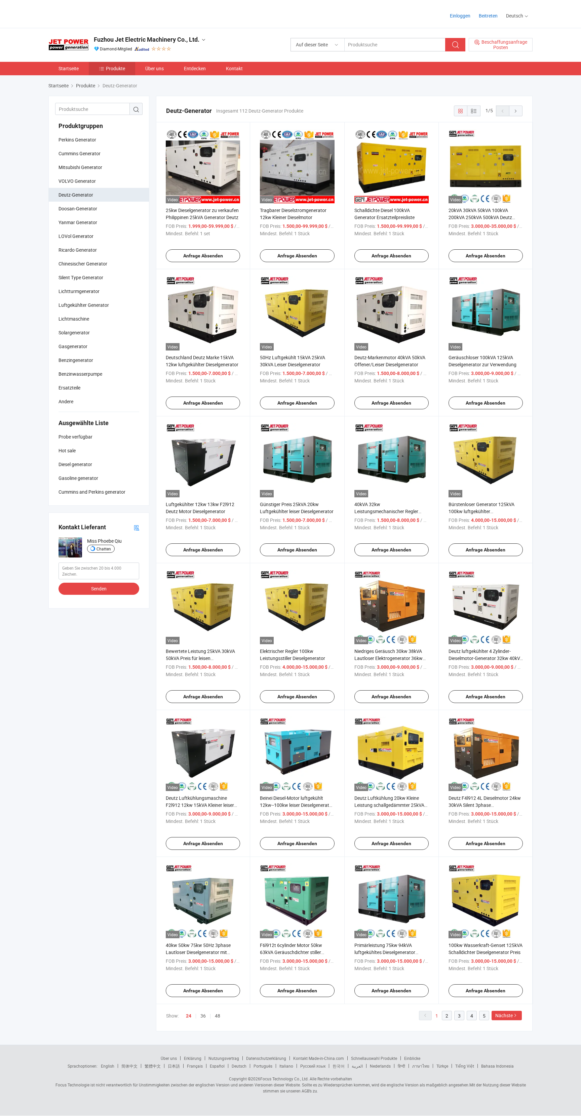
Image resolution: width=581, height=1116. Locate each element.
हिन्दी (401, 1066)
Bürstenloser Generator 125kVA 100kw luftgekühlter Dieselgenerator (481, 511)
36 (203, 1015)
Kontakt (234, 68)
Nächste (504, 1015)
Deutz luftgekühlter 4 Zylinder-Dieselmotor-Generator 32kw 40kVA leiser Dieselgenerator (486, 658)
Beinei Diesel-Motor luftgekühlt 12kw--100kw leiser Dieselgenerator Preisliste (297, 805)
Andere (66, 401)
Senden (99, 588)
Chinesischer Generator (83, 263)
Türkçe (442, 1066)
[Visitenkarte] (136, 527)
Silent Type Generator (81, 277)
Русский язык (312, 1066)
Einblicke (412, 1058)
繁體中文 (153, 1066)
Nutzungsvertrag (223, 1058)
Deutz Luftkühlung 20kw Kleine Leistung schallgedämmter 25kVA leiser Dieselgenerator (389, 805)
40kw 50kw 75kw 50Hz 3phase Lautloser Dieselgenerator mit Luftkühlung (198, 952)
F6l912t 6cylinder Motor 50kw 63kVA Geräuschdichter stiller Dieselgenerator (291, 952)
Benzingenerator (76, 360)
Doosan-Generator (78, 208)
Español (217, 1066)
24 (188, 1016)
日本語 (174, 1066)
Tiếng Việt (464, 1066)
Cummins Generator (80, 153)
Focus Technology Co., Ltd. (284, 1078)
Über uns (154, 68)
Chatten (103, 548)
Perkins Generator (77, 139)
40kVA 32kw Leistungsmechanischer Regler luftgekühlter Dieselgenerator (386, 511)
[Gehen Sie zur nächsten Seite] (515, 111)
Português (263, 1066)
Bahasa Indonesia (497, 1066)
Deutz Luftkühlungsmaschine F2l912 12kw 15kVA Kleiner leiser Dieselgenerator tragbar (200, 805)
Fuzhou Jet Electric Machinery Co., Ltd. (146, 39)
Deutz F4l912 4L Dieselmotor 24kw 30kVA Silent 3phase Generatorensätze (485, 805)
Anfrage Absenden (203, 255)
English (107, 1066)
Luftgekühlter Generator (84, 305)
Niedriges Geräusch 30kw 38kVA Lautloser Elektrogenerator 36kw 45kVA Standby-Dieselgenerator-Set (391, 658)
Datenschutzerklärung (266, 1058)
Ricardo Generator (78, 250)
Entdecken (195, 68)
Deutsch (239, 1066)
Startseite (69, 68)
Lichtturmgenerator (79, 291)
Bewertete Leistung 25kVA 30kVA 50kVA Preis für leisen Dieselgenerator (200, 658)
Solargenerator (74, 332)
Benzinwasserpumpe (80, 374)
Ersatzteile (69, 387)
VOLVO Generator (77, 181)
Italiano (286, 1066)
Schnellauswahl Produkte (374, 1058)
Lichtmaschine (74, 319)
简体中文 (129, 1066)
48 (217, 1015)
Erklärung (192, 1058)
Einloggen (460, 15)
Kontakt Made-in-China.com (318, 1058)
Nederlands (380, 1066)
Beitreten (488, 15)
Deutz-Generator (76, 195)
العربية (357, 1066)
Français (195, 1066)
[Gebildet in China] (91, 13)
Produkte (115, 68)
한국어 (339, 1066)
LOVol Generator (76, 236)
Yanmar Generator (78, 222)
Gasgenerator (73, 346)
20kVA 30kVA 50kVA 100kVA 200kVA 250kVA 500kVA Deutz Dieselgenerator (480, 217)
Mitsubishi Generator (80, 167)
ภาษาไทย (420, 1066)
